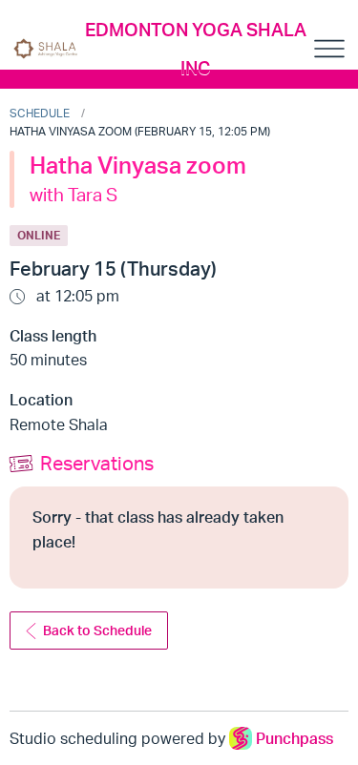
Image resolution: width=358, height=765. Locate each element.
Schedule (40, 113)
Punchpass (294, 738)
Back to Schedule (97, 630)
